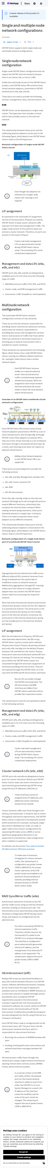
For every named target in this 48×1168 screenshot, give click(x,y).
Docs (27, 3)
